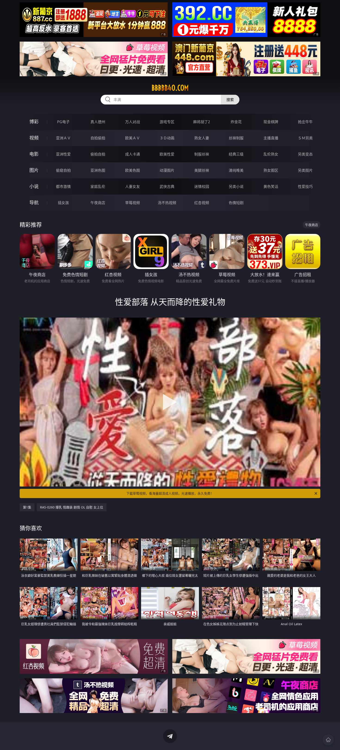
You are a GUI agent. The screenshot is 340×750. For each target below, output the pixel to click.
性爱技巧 (305, 186)
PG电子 (63, 121)
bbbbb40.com (170, 87)
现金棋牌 (270, 121)
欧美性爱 (167, 154)
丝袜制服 (236, 138)
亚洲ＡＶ (63, 138)
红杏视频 (201, 202)
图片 (34, 170)
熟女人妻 (201, 138)
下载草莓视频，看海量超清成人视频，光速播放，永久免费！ (170, 493)
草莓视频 (132, 202)
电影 (34, 154)
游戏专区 (167, 121)
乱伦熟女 (270, 154)
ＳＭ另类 (305, 138)
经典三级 (236, 154)
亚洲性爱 (63, 154)
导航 (34, 202)
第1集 (27, 507)
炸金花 (236, 121)
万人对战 (132, 121)
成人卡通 (132, 154)
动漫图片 (167, 170)
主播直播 (270, 138)
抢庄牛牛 (305, 121)
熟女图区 (270, 170)
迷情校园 (201, 186)
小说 (34, 186)
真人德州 (97, 121)
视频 (34, 138)
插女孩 (63, 202)
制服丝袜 (201, 154)
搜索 (230, 99)
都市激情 (63, 186)
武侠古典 (167, 186)
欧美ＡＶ (132, 138)
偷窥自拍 (63, 170)
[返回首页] (328, 739)
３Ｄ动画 (167, 138)
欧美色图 (132, 170)
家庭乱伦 (97, 186)
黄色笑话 (270, 186)
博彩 (34, 122)
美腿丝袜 (201, 170)
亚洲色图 (97, 170)
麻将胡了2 (201, 121)
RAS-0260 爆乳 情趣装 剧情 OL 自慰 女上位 (71, 507)
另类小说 (236, 186)
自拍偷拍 (97, 138)
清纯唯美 (236, 170)
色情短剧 (236, 202)
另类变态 (305, 154)
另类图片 (305, 170)
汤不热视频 (167, 202)
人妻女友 (132, 186)
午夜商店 (97, 202)
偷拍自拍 (97, 154)
